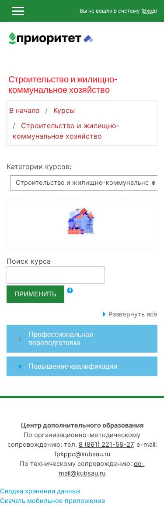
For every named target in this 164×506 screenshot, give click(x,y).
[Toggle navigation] (151, 43)
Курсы (64, 110)
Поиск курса (29, 261)
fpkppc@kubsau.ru (82, 454)
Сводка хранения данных (40, 491)
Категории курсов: (39, 166)
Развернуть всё (132, 314)
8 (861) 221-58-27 (106, 444)
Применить (35, 294)
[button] (70, 290)
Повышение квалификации (72, 366)
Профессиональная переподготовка (60, 338)
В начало (24, 110)
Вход (149, 10)
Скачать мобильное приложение (52, 501)
